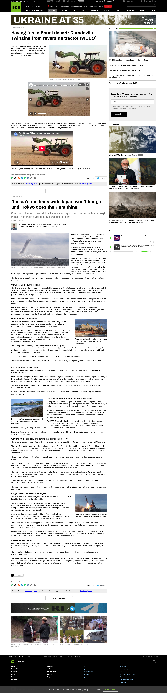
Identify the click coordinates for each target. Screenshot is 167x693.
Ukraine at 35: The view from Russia (123, 155)
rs (29, 656)
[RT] (50, 1)
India (74, 10)
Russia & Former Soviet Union (34, 10)
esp (15, 656)
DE (24, 1)
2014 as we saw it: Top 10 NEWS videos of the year (74, 644)
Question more (32, 6)
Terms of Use (124, 666)
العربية (12, 1)
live (108, 6)
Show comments (59, 191)
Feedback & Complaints (127, 679)
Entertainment (130, 10)
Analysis (106, 10)
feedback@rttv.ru (86, 184)
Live (85, 666)
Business (64, 10)
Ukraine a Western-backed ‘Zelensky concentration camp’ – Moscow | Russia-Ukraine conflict (76, 6)
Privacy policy (124, 669)
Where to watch (88, 671)
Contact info (123, 677)
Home (14, 27)
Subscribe (118, 114)
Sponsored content (89, 677)
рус (19, 656)
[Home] (16, 7)
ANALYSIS (19, 575)
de (22, 656)
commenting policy (31, 184)
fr (25, 656)
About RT (122, 671)
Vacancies (123, 682)
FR (27, 1)
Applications (87, 669)
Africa (83, 10)
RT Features (94, 10)
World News (52, 10)
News (13, 666)
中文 (34, 1)
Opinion (117, 10)
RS (30, 1)
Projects (152, 10)
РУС (21, 1)
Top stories (113, 28)
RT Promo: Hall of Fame (127, 674)
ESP (17, 1)
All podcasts (151, 231)
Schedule (86, 674)
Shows (142, 10)
